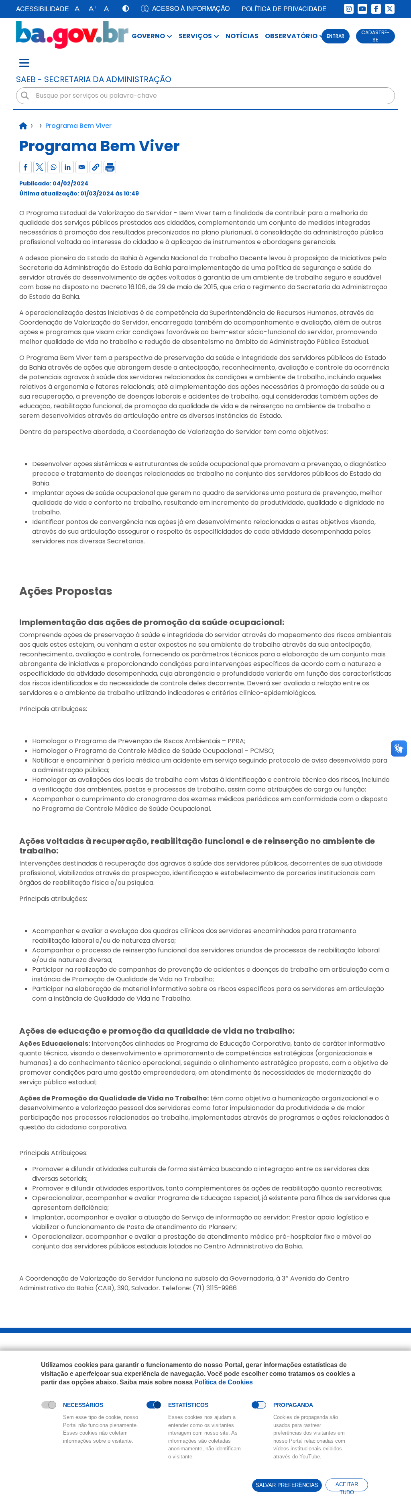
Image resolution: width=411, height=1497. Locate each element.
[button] (76, 9)
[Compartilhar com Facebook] (25, 167)
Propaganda (293, 1405)
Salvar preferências (287, 1485)
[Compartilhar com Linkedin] (67, 167)
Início (23, 126)
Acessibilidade (42, 8)
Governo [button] (148, 36)
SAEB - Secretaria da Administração (93, 79)
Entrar (335, 36)
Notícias (242, 36)
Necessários (83, 1405)
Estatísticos (188, 1405)
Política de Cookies (223, 1382)
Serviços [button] (195, 36)
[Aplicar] (25, 95)
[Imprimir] (110, 167)
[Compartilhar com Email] (81, 167)
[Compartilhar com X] (39, 167)
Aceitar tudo (347, 1486)
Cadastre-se (375, 36)
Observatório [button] (291, 36)
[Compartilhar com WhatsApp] (53, 167)
